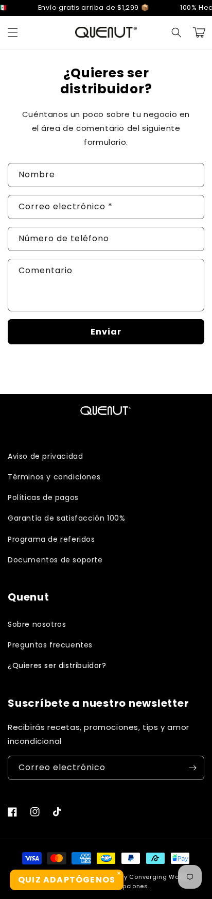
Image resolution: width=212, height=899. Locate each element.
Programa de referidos (51, 539)
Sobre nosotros (37, 624)
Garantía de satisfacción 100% (66, 518)
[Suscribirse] (192, 768)
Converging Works (158, 877)
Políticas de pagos (43, 497)
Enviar (106, 332)
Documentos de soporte (55, 560)
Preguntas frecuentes (50, 645)
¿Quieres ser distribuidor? (57, 665)
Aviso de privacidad (45, 456)
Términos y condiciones (54, 477)
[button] (13, 32)
